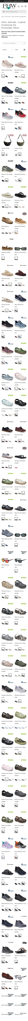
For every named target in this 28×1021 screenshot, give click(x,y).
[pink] (16, 466)
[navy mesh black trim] (23, 883)
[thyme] (6, 102)
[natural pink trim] (3, 76)
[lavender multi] (3, 857)
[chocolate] (6, 284)
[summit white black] (16, 623)
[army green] (3, 623)
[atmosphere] (16, 675)
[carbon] (19, 388)
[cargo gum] (6, 492)
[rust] (23, 102)
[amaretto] (3, 232)
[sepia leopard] (16, 831)
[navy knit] (19, 909)
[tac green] (6, 753)
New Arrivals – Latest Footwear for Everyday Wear (15, 16)
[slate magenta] (19, 336)
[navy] (3, 102)
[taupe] (10, 284)
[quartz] (23, 76)
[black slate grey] (6, 623)
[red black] (19, 128)
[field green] (19, 102)
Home (3, 16)
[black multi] (3, 701)
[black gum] (3, 492)
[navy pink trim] (6, 76)
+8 (12, 232)
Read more (5, 37)
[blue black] (16, 128)
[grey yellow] (3, 544)
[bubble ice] (16, 388)
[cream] (6, 310)
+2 (12, 310)
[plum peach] (16, 336)
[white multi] (6, 701)
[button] (22, 6)
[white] (6, 883)
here (22, 1)
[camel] (6, 987)
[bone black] (19, 675)
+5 (12, 727)
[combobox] (14, 11)
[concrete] (16, 102)
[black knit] (16, 909)
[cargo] (19, 362)
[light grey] (3, 128)
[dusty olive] (23, 675)
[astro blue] (3, 727)
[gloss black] (16, 258)
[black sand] (3, 779)
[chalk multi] (6, 649)
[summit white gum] (10, 492)
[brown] (10, 232)
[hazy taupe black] (16, 961)
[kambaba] (6, 154)
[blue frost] (10, 727)
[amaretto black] (6, 232)
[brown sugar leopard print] (3, 258)
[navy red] (6, 544)
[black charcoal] (16, 883)
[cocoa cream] (10, 649)
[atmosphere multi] (3, 649)
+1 (25, 388)
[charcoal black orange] (16, 857)
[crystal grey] (16, 987)
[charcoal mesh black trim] (19, 883)
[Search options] (24, 43)
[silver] (10, 440)
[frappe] (19, 76)
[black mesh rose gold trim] (3, 336)
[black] (16, 76)
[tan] (16, 232)
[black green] (16, 570)
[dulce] (23, 388)
